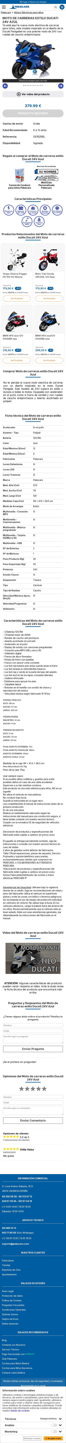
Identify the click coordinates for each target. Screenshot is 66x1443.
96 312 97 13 (25, 1196)
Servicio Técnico (10, 1349)
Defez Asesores (10, 1323)
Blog (4, 1340)
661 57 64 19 (25, 1201)
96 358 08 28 (9, 1196)
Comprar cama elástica (13, 1372)
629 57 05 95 (9, 1201)
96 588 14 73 (9, 1228)
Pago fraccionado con (13, 1354)
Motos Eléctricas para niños (28, 12)
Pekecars (6, 12)
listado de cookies (20, 1410)
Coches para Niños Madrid (15, 1363)
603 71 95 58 (9, 1232)
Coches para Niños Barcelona (17, 1368)
